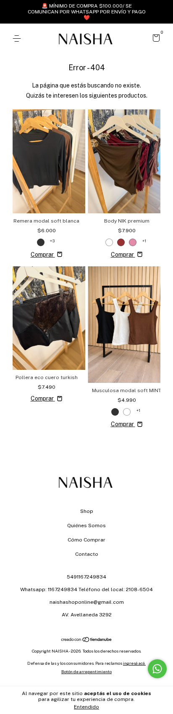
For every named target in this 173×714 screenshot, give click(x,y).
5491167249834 (86, 577)
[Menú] (18, 39)
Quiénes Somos (86, 525)
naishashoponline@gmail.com (87, 602)
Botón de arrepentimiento (86, 671)
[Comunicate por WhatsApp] (157, 668)
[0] (154, 39)
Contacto (86, 554)
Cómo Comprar (86, 540)
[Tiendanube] (86, 640)
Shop (86, 511)
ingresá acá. (134, 663)
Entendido (86, 707)
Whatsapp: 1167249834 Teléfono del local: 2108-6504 (86, 589)
